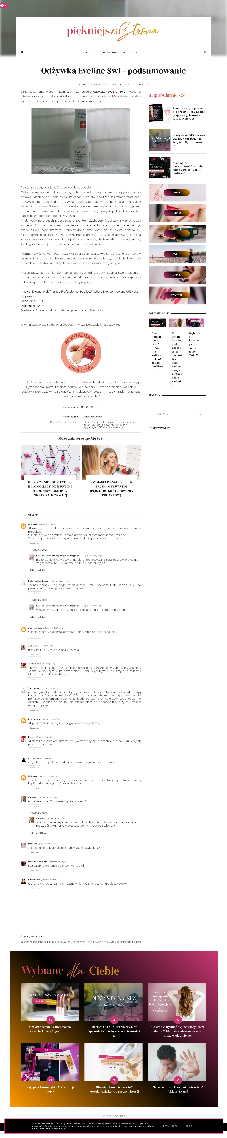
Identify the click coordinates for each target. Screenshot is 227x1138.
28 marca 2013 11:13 (54, 628)
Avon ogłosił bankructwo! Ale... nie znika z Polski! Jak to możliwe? (188, 168)
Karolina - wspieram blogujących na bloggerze (57, 556)
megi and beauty (36, 628)
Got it (189, 1126)
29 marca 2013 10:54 (48, 797)
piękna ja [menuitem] (90, 52)
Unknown (33, 524)
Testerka (32, 664)
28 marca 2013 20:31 (49, 758)
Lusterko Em (34, 880)
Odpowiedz (34, 543)
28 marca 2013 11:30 (44, 646)
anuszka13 (33, 797)
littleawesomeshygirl (38, 862)
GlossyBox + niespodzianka (64, 422)
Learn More (170, 1126)
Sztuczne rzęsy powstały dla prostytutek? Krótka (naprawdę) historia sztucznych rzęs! (189, 113)
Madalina (32, 844)
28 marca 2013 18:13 (45, 737)
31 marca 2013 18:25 (50, 880)
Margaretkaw (34, 719)
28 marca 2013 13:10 (49, 688)
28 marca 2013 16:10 (50, 719)
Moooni (31, 737)
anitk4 (31, 646)
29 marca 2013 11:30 (93, 556)
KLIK (111, 96)
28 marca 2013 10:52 (48, 524)
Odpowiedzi (39, 549)
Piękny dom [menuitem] (109, 52)
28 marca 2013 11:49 (46, 664)
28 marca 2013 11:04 (61, 581)
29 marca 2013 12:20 (47, 844)
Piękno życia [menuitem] (130, 52)
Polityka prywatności (113, 1116)
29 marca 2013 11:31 (93, 606)
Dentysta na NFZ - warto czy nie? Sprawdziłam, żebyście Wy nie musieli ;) (189, 140)
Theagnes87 (34, 688)
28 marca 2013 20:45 (48, 776)
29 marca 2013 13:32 (57, 862)
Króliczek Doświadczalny (39, 581)
